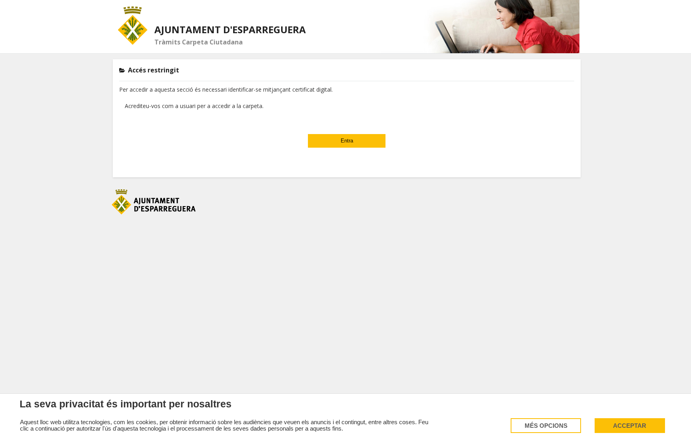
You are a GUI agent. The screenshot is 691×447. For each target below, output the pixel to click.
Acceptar (629, 426)
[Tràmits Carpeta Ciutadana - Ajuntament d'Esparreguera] (133, 25)
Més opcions (546, 426)
